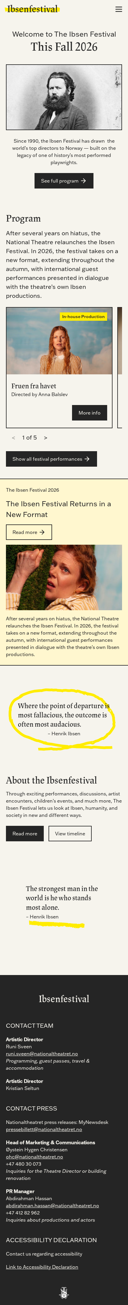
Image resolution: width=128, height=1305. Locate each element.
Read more (25, 532)
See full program (60, 181)
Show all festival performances (47, 459)
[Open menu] (118, 9)
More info (90, 413)
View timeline (70, 834)
